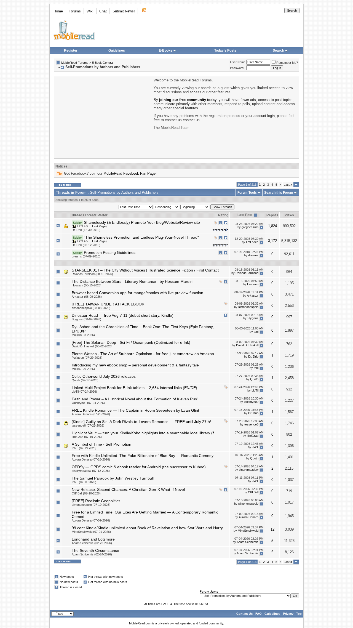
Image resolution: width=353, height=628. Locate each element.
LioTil (255, 390)
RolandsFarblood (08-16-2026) (92, 274)
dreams (253, 255)
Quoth (254, 379)
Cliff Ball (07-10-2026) (86, 493)
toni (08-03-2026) (83, 335)
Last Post (244, 215)
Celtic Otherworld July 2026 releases (104, 376)
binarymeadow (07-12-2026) (91, 470)
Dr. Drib (253, 356)
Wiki (90, 11)
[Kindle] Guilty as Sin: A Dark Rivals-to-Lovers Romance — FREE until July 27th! (141, 421)
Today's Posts (225, 50)
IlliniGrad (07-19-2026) (87, 436)
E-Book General (102, 62)
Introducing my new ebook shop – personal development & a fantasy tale (135, 365)
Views (289, 215)
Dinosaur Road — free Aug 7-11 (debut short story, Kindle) (122, 315)
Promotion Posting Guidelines (109, 252)
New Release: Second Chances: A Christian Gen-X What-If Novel (128, 489)
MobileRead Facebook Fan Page (129, 173)
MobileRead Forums (74, 62)
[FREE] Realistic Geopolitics (96, 501)
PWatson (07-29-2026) (87, 357)
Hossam (252, 284)
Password (237, 68)
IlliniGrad (252, 435)
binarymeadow (248, 469)
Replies (272, 215)
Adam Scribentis (247, 542)
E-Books (165, 50)
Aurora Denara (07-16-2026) (91, 459)
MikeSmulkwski (248, 530)
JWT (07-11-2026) (84, 482)
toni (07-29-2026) (83, 369)
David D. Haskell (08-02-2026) (92, 346)
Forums (75, 11)
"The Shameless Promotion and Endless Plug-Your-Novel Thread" (141, 237)
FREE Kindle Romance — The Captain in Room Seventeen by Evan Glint (135, 410)
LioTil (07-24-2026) (84, 391)
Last (288, 184)
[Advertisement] (103, 116)
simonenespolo (248, 306)
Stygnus (252, 318)
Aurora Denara (248, 517)
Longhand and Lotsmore (93, 539)
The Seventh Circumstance (95, 550)
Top (299, 613)
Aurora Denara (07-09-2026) (91, 520)
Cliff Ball (253, 492)
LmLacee (252, 242)
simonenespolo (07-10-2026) (91, 504)
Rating (223, 215)
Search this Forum (278, 193)
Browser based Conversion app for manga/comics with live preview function (137, 293)
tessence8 (251, 424)
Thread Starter (96, 215)
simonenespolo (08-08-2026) (91, 308)
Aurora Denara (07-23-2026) (91, 414)
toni (256, 331)
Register (70, 50)
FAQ (258, 613)
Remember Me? (287, 62)
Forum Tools (247, 193)
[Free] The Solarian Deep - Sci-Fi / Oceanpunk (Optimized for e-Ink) (131, 342)
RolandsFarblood (247, 273)
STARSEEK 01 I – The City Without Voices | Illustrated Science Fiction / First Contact (145, 270)
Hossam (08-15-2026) (86, 285)
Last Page (99, 226)
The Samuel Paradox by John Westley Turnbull (113, 478)
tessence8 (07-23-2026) (88, 425)
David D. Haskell (247, 345)
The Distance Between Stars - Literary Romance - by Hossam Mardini (132, 281)
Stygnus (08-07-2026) (86, 319)
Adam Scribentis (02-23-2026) (92, 543)
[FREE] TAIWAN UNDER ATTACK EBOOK (108, 304)
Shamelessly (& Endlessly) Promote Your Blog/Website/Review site (142, 222)
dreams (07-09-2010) (86, 256)
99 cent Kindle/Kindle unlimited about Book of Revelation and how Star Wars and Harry (147, 528)
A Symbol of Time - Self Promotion (101, 444)
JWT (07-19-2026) (84, 448)
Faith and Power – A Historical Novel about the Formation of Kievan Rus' (135, 399)
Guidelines (116, 50)
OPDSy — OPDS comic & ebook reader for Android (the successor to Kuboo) (139, 467)
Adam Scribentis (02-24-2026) (92, 554)
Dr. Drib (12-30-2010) (86, 229)
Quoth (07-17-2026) (85, 380)
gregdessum (250, 227)
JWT (255, 447)
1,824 (272, 226)
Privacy (288, 613)
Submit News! (124, 11)
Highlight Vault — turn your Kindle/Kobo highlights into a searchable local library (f (143, 433)
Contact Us (244, 613)
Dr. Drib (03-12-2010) (86, 245)
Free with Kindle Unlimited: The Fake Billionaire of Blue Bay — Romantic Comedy (142, 455)
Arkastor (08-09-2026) (87, 296)
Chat (103, 11)
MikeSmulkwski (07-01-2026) (91, 531)
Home (58, 11)
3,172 (272, 241)
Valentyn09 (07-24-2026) (88, 403)
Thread (76, 215)
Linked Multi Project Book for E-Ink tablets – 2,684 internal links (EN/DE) (134, 387)
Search (278, 50)
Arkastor (252, 295)
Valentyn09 (251, 401)
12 (272, 529)
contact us (191, 120)
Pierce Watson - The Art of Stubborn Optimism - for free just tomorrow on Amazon (143, 354)
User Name (237, 62)
